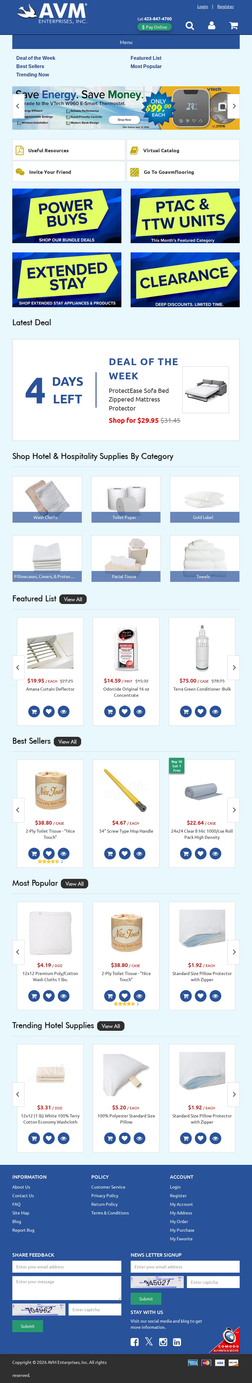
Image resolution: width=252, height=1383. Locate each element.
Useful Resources (48, 150)
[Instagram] (163, 1343)
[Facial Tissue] (126, 558)
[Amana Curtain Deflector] (50, 647)
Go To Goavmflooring (169, 172)
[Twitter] (148, 1343)
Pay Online (156, 27)
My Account (181, 1204)
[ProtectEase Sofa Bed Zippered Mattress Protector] (205, 389)
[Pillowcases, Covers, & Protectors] (47, 558)
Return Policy (104, 1204)
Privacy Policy (104, 1195)
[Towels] (205, 558)
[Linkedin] (177, 1343)
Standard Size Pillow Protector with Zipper (202, 976)
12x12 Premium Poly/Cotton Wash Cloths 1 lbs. (50, 976)
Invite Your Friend (50, 172)
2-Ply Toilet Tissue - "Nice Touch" (50, 834)
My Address (181, 1212)
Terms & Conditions (110, 1212)
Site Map (20, 1212)
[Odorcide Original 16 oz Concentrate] (126, 647)
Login (202, 6)
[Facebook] (135, 1343)
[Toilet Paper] (126, 499)
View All (73, 599)
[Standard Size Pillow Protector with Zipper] (202, 932)
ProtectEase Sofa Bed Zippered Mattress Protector (139, 399)
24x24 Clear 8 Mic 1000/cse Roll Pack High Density (202, 834)
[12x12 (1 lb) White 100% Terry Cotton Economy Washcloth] (50, 1074)
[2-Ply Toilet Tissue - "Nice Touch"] (50, 790)
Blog (16, 1221)
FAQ (16, 1204)
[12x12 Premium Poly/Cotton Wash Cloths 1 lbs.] (50, 932)
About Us (21, 1186)
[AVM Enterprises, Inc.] (57, 12)
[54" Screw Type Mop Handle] (126, 790)
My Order (179, 1221)
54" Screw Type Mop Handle (126, 831)
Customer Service (108, 1186)
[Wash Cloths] (47, 499)
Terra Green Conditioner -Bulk (202, 689)
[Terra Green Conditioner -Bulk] (202, 647)
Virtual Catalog (161, 150)
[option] (126, 108)
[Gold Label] (205, 499)
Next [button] (233, 106)
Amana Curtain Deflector (50, 689)
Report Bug (23, 1230)
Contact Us (23, 1195)
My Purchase (182, 1230)
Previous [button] (18, 106)
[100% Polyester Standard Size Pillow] (126, 1074)
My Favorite (181, 1238)
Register (225, 6)
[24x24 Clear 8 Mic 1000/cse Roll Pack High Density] (202, 790)
